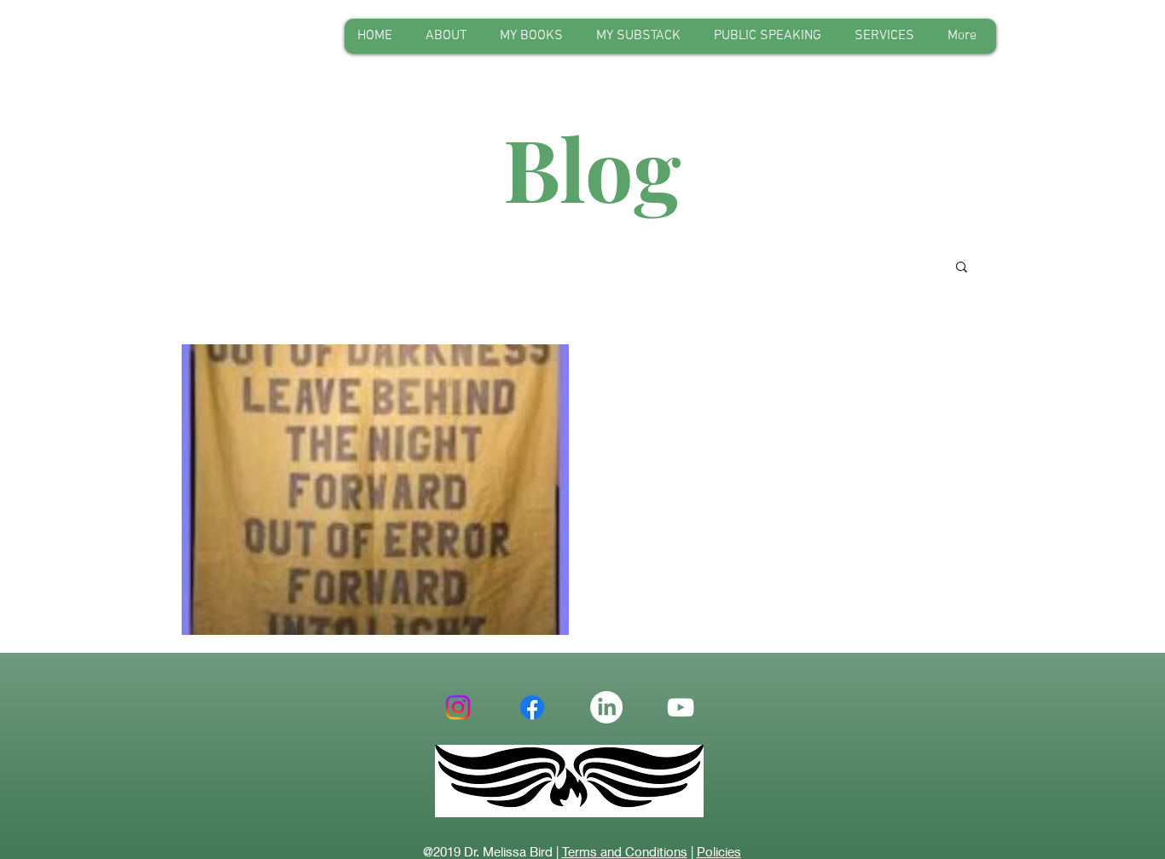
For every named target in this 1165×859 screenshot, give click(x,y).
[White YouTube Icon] (680, 707)
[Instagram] (458, 707)
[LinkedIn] (606, 707)
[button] (961, 268)
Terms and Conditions (624, 851)
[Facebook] (532, 707)
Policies (719, 851)
